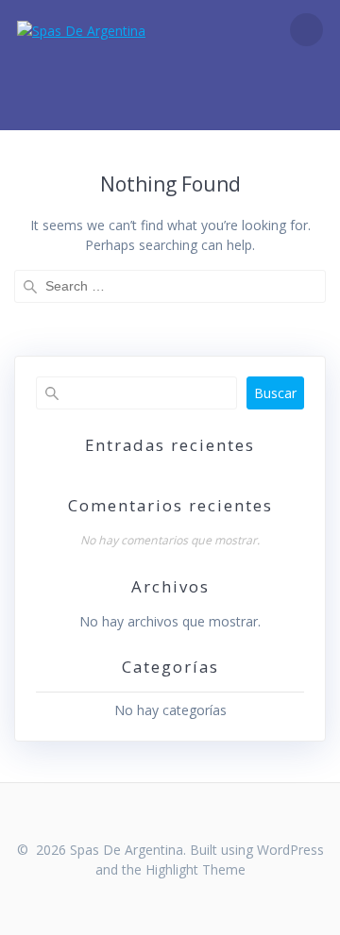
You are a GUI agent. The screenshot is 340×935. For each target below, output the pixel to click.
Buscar (275, 393)
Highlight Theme (195, 869)
